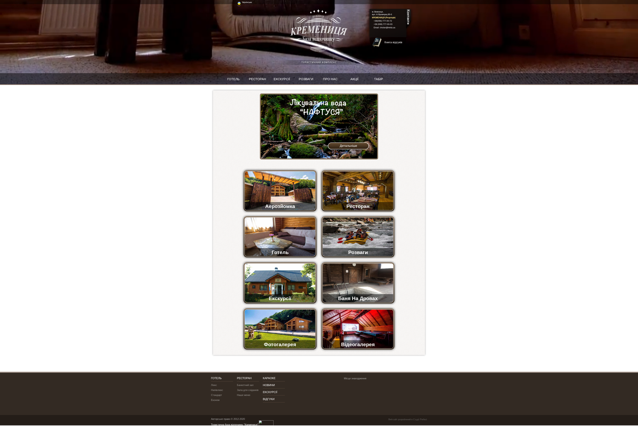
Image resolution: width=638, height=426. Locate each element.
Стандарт (216, 395)
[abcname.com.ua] (265, 424)
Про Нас (330, 79)
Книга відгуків (393, 42)
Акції (354, 79)
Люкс (214, 385)
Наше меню (243, 395)
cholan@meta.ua (387, 27)
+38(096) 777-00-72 (383, 21)
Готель (233, 79)
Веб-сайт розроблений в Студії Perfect (407, 419)
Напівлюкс (217, 390)
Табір (378, 79)
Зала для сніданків (248, 390)
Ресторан (257, 79)
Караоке (269, 378)
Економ (215, 400)
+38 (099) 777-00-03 (383, 24)
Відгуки (268, 399)
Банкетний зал (245, 385)
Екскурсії (282, 79)
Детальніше (348, 145)
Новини (269, 385)
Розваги (306, 79)
